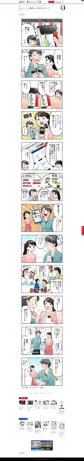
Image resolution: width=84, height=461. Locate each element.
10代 (33, 5)
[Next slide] (64, 408)
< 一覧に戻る (22, 14)
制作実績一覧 (51, 1)
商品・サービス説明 (43, 5)
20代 (35, 5)
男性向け (30, 5)
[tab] (41, 437)
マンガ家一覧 (57, 1)
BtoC (38, 5)
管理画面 (83, 0)
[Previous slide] (20, 408)
